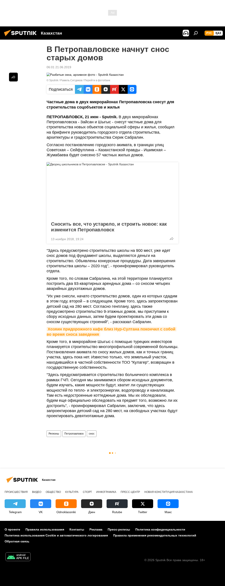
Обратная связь (17, 541)
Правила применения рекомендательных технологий (154, 535)
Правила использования (44, 529)
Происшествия (16, 492)
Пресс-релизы (119, 529)
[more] (171, 238)
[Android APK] (18, 557)
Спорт (87, 492)
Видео (36, 492)
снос (91, 433)
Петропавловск (73, 433)
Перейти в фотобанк (97, 80)
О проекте (12, 529)
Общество (53, 492)
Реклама (95, 529)
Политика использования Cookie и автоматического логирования (56, 535)
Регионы (54, 433)
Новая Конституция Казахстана (168, 492)
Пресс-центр (130, 492)
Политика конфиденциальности (160, 529)
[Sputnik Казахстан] (21, 37)
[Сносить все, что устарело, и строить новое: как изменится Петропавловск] (112, 190)
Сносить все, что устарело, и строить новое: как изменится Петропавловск (109, 226)
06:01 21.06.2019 (59, 67)
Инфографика (106, 492)
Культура (71, 492)
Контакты (76, 529)
